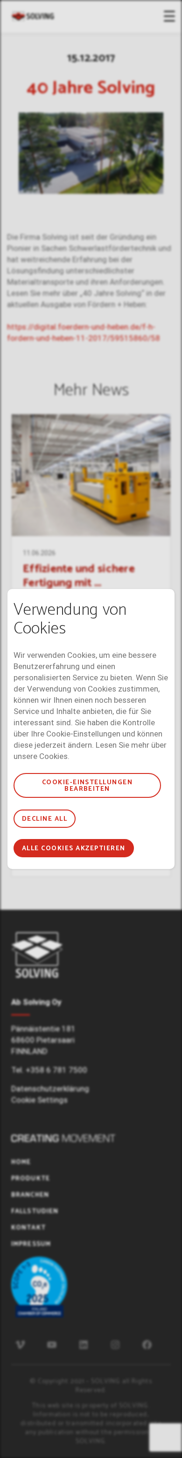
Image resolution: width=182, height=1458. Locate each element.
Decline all (44, 819)
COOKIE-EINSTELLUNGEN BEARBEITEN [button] (87, 786)
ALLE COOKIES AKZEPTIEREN (74, 848)
